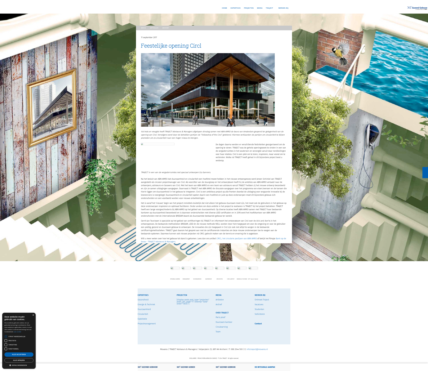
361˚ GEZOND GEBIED (186, 367)
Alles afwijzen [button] (19, 360)
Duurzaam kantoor (224, 322)
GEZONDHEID (208, 279)
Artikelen (154, 28)
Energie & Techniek (146, 304)
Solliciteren (260, 314)
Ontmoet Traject (262, 299)
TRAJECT (135, 0)
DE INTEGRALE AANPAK (265, 367)
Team (218, 331)
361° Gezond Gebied (253, 279)
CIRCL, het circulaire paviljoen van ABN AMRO (236, 238)
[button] (18, 365)
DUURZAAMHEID (197, 279)
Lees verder (17, 332)
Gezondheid (143, 299)
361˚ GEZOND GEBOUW (147, 367)
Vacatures (259, 304)
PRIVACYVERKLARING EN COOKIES (207, 358)
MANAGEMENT (186, 279)
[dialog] (19, 341)
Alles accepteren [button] (19, 354)
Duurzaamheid (144, 309)
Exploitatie (142, 319)
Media (143, 28)
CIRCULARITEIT (230, 279)
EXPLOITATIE (220, 279)
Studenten (259, 309)
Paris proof (220, 317)
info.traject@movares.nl (257, 349)
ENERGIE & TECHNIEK (242, 279)
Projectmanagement (147, 323)
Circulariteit (143, 314)
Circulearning (222, 327)
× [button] (33, 315)
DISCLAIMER (192, 358)
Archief (165, 28)
